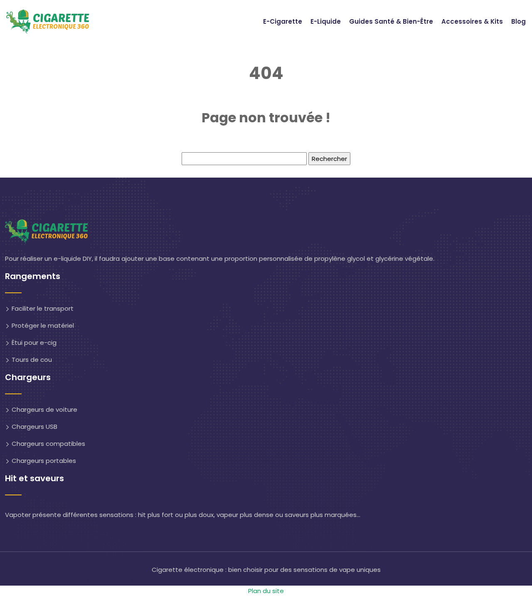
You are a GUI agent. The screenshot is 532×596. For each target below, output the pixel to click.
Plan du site (266, 590)
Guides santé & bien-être (391, 21)
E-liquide (325, 21)
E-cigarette (282, 21)
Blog (518, 21)
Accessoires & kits (472, 21)
